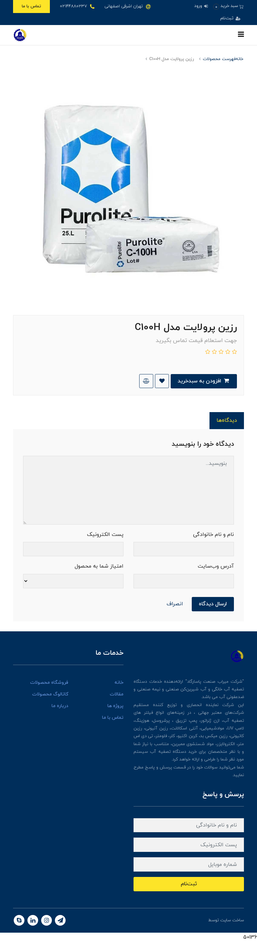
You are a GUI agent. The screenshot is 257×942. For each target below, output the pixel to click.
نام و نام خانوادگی (213, 534)
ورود (198, 6)
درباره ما (60, 706)
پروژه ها (115, 706)
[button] (228, 6)
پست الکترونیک (105, 534)
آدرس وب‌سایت (216, 566)
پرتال (202, 920)
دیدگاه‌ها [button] (227, 420)
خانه (118, 682)
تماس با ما (31, 6)
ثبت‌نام (227, 18)
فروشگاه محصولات (49, 682)
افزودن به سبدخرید (200, 381)
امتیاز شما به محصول (99, 566)
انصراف (175, 604)
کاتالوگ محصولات (50, 694)
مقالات (116, 694)
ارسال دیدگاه (213, 604)
